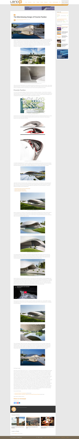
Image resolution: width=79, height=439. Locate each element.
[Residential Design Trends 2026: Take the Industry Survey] (59, 38)
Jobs (34, 2)
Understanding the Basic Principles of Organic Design (22, 188)
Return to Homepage (20, 398)
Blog (26, 2)
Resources (45, 2)
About (45, 437)
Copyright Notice (63, 437)
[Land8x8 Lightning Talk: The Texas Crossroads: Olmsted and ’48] (59, 34)
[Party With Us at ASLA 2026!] (59, 30)
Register (67, 2)
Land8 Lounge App (55, 2)
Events (50, 2)
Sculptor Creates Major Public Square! (20, 189)
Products (41, 2)
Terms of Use (52, 437)
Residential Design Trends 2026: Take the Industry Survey (65, 36)
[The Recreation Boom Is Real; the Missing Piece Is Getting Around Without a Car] (59, 46)
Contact (48, 437)
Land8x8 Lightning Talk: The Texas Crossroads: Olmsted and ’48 (65, 32)
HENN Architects (21, 39)
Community (29, 2)
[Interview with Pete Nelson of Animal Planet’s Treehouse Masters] (47, 421)
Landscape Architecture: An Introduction (20, 393)
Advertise (67, 437)
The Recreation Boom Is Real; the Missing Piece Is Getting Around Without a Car (65, 45)
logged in (16, 433)
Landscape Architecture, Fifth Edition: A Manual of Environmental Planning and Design (27, 394)
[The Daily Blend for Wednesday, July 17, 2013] (33, 421)
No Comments (18, 20)
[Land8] (16, 3)
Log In (63, 2)
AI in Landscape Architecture (64, 40)
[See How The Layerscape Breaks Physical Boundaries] (18, 421)
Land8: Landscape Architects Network (21, 19)
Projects (38, 2)
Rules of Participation (57, 437)
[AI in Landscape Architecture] (59, 42)
